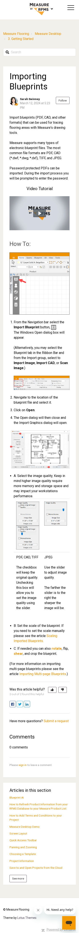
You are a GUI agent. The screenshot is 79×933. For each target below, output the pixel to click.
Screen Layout (18, 833)
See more (18, 878)
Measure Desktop (48, 34)
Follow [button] (63, 100)
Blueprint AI (16, 797)
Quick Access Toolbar (23, 840)
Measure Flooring (16, 34)
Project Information (21, 861)
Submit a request (56, 721)
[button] (71, 8)
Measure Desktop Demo (24, 826)
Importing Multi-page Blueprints (42, 674)
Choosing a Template (22, 854)
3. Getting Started (20, 39)
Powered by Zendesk (61, 929)
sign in (23, 765)
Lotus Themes (26, 917)
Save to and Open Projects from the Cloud (35, 867)
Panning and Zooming (23, 847)
